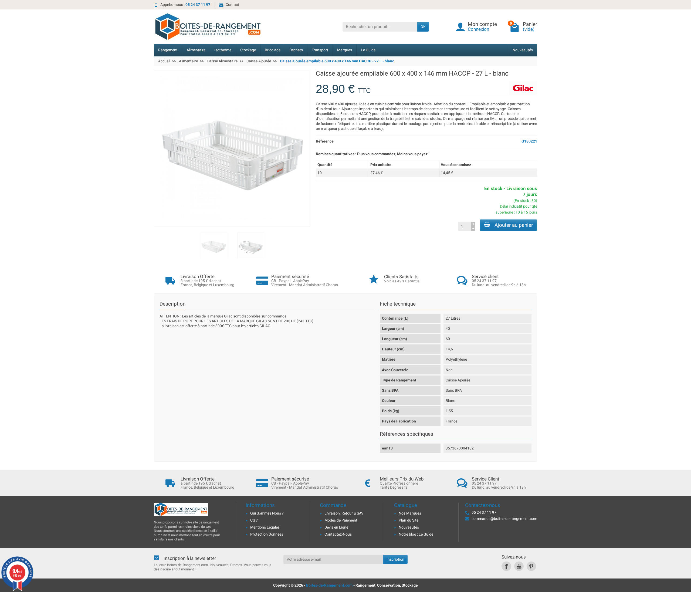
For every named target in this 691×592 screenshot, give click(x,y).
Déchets (296, 50)
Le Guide (368, 50)
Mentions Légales (265, 527)
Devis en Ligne (336, 527)
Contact (232, 4)
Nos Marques (410, 513)
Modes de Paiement (340, 520)
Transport (320, 50)
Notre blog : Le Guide (416, 534)
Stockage (248, 50)
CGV (254, 520)
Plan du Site (408, 520)
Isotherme (222, 50)
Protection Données (266, 534)
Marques (344, 50)
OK (423, 27)
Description (172, 304)
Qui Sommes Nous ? (267, 513)
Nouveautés (523, 50)
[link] (506, 566)
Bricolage (272, 50)
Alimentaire (196, 50)
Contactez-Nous (338, 534)
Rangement (168, 50)
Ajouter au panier (513, 225)
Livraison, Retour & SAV (344, 513)
